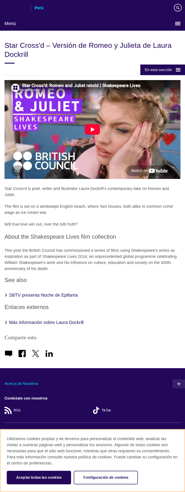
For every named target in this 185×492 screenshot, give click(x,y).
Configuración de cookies (105, 477)
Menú (10, 23)
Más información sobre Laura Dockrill (46, 322)
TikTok (106, 410)
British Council (16, 8)
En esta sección (158, 69)
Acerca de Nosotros (21, 383)
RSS (17, 410)
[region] (92, 460)
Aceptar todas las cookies (39, 477)
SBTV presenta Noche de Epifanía (43, 295)
